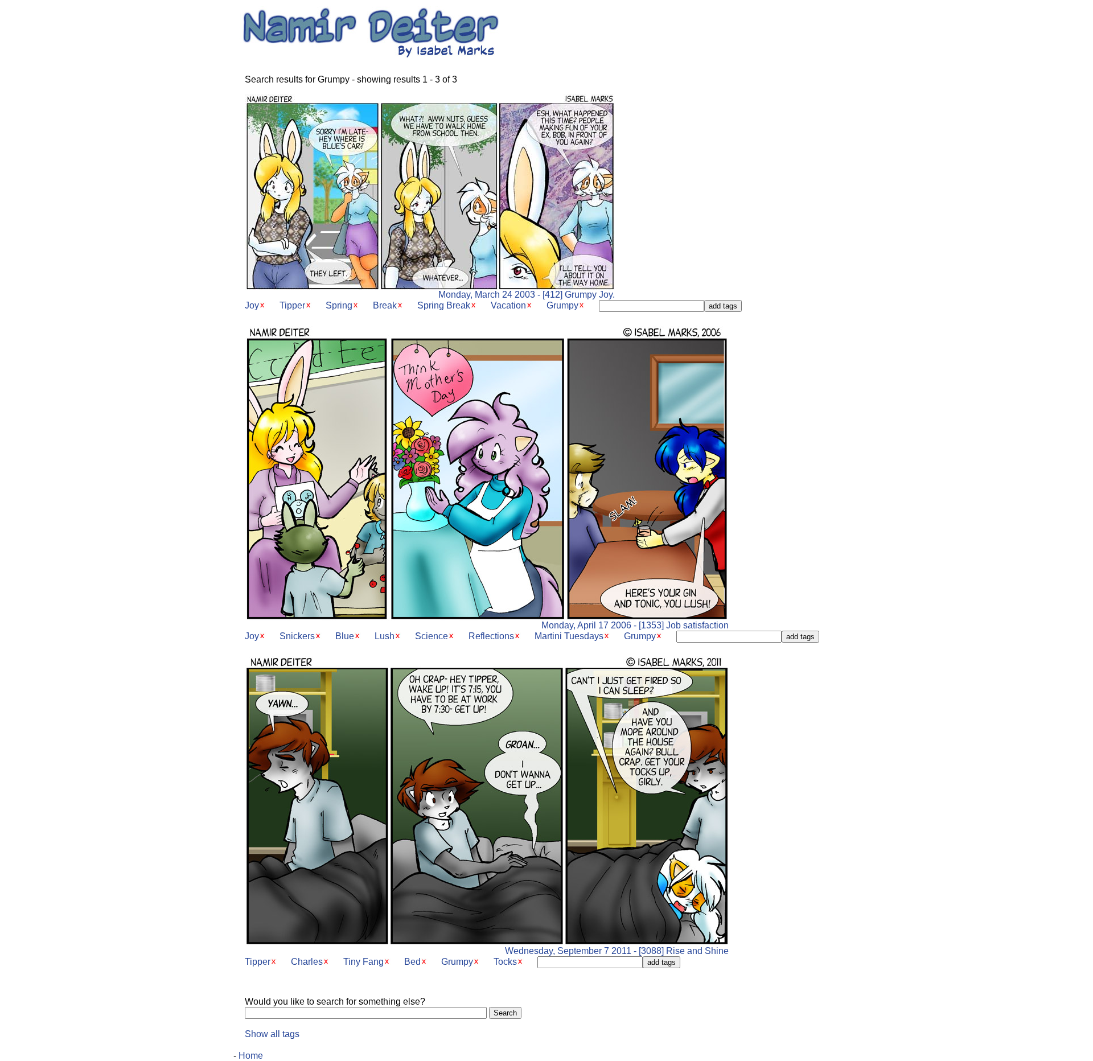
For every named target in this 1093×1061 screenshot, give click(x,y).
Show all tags (272, 1034)
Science (431, 636)
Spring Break (443, 305)
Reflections (491, 636)
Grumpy (562, 305)
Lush (385, 636)
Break (385, 305)
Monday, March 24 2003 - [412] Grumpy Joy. (526, 294)
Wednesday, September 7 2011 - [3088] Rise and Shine (617, 951)
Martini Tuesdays (569, 636)
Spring (339, 305)
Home (251, 1055)
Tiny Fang (363, 962)
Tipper (292, 305)
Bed (412, 962)
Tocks (505, 962)
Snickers (297, 636)
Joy (252, 305)
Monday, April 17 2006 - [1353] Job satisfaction (635, 625)
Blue (344, 636)
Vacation (508, 305)
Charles (307, 962)
